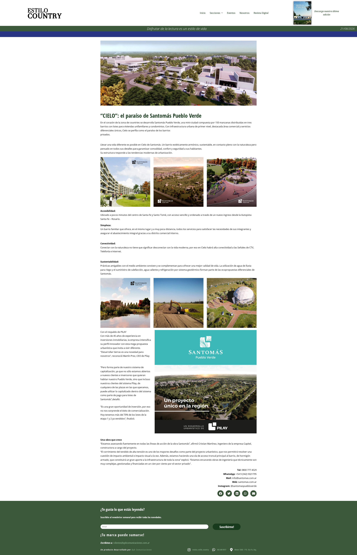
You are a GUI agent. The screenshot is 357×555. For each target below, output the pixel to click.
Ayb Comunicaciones (142, 549)
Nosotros (244, 12)
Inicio (203, 12)
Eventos (231, 12)
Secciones (215, 12)
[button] (220, 493)
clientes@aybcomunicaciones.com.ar (131, 542)
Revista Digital (261, 12)
